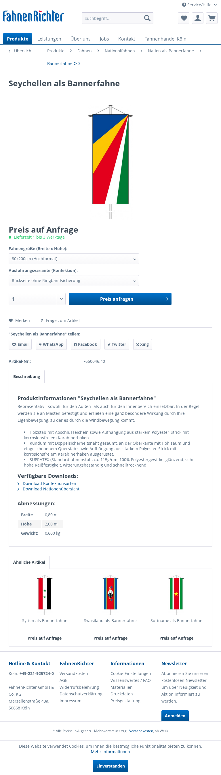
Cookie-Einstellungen (130, 673)
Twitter (118, 344)
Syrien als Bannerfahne (44, 620)
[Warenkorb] (212, 18)
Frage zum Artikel (62, 320)
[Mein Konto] (197, 18)
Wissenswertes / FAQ (130, 680)
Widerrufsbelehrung (79, 687)
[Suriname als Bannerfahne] (176, 595)
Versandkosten (74, 673)
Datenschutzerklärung (81, 694)
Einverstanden (110, 766)
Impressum (70, 700)
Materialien (121, 687)
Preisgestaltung (125, 700)
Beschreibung (26, 376)
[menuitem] (118, 18)
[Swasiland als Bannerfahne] (111, 595)
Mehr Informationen (110, 751)
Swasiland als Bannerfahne (110, 620)
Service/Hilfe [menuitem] (199, 4)
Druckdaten (121, 694)
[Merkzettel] (183, 18)
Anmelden (175, 715)
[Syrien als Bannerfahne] (45, 595)
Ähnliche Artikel (29, 562)
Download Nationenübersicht (50, 489)
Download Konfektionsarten (49, 483)
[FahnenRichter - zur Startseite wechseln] (33, 17)
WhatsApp (53, 344)
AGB (64, 680)
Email (22, 344)
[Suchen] (147, 18)
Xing (144, 344)
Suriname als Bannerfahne (176, 620)
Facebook (87, 344)
